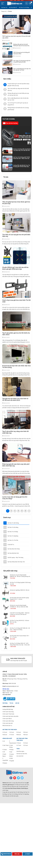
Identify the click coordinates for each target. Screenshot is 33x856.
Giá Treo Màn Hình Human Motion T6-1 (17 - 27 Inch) (19, 636)
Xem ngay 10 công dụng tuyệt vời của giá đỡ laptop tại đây (21, 61)
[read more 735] (5, 577)
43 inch (19, 732)
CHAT (28, 854)
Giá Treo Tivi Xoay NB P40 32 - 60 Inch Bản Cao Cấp (19, 621)
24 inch (26, 743)
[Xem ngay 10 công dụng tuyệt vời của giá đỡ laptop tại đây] (7, 62)
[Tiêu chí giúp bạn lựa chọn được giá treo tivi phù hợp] (16, 190)
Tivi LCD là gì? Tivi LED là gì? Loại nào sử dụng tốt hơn (18, 103)
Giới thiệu (5, 703)
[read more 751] (5, 638)
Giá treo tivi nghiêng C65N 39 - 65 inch (19, 590)
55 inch (26, 732)
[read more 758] (9, 698)
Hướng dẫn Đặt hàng (8, 709)
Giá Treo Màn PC (13, 7)
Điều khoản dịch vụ (7, 725)
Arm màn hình (19, 756)
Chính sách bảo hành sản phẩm (10, 716)
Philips (12, 749)
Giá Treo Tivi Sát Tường (13, 523)
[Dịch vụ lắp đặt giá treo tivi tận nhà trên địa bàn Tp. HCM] (7, 70)
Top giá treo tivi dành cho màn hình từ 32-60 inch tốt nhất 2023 (15, 399)
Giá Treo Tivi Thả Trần (13, 540)
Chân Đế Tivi (11, 544)
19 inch (19, 743)
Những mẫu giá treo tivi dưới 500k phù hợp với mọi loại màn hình (21, 46)
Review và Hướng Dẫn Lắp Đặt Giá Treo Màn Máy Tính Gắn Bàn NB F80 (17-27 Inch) (22, 150)
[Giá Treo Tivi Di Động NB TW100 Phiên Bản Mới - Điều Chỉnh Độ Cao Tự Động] (7, 159)
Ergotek (12, 760)
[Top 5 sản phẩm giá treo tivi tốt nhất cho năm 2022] (16, 321)
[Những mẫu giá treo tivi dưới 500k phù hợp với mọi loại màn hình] (7, 46)
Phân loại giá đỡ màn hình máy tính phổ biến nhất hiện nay (15, 465)
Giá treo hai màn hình (21, 753)
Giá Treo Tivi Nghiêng (13, 536)
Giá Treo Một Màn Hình (13, 553)
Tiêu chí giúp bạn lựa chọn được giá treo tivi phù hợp (16, 202)
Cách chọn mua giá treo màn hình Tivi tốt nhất (16, 301)
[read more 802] (18, 777)
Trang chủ (3, 11)
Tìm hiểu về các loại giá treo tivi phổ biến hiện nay (16, 235)
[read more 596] (14, 3)
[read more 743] (5, 608)
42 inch (12, 732)
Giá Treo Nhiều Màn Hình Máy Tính (16, 561)
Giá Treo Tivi (4, 7)
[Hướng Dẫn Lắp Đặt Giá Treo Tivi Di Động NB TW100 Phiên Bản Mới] (7, 167)
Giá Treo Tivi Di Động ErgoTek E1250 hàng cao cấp (20, 583)
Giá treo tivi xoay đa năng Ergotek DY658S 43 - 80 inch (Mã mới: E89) (19, 606)
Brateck (5, 763)
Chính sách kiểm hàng (8, 721)
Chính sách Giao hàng (8, 711)
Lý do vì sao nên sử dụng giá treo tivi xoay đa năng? (14, 497)
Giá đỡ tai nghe (20, 751)
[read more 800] (11, 777)
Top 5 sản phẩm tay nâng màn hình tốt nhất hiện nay (18, 89)
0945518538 (7, 853)
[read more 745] (5, 615)
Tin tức (11, 703)
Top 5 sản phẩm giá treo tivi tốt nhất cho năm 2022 (16, 333)
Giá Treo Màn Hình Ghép (14, 549)
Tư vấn (18, 854)
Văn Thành (6, 745)
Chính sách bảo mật (8, 723)
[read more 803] (22, 777)
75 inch (12, 734)
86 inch (19, 734)
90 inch (26, 734)
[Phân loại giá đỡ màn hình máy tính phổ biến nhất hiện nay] (16, 452)
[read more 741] (5, 600)
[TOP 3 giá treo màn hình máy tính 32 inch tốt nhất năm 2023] (16, 24)
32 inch (5, 732)
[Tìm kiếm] (26, 3)
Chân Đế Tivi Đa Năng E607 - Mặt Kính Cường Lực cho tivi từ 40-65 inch (19, 613)
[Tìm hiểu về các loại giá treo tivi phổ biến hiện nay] (16, 222)
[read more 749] (5, 630)
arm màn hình (9, 788)
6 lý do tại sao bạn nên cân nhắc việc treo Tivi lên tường (16, 366)
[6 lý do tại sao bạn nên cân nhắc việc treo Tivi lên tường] (16, 354)
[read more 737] (5, 585)
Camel (5, 749)
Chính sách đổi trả (7, 718)
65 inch (5, 734)
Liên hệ (17, 703)
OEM (11, 758)
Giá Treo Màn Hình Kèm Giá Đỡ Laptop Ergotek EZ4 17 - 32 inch (19, 598)
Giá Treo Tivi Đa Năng (13, 527)
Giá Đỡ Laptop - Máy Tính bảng (15, 557)
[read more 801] (14, 777)
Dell (11, 752)
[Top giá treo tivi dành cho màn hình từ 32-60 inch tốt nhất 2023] (16, 386)
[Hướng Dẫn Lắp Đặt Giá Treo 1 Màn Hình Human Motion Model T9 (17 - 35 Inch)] (16, 136)
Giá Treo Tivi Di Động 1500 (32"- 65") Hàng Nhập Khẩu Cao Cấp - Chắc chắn (20, 644)
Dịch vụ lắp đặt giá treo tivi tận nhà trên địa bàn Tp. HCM (22, 69)
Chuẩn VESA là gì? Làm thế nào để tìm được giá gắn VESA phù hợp (18, 84)
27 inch (19, 745)
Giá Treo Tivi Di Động (24, 7)
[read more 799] (16, 772)
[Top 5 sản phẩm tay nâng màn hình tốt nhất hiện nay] (16, 419)
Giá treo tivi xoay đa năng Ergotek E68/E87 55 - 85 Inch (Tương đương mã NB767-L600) (20, 575)
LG (4, 741)
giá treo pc (11, 784)
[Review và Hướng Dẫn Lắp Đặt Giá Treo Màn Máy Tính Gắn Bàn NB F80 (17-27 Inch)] (7, 150)
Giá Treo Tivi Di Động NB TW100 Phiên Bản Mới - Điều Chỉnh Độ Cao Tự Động (21, 158)
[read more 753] (5, 646)
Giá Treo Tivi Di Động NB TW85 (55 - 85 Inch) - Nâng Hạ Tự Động (20, 628)
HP (4, 752)
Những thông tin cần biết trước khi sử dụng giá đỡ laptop (18, 108)
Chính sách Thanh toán (8, 714)
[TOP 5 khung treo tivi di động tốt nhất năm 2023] (7, 54)
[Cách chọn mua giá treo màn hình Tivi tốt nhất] (16, 288)
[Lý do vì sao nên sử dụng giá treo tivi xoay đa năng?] (16, 485)
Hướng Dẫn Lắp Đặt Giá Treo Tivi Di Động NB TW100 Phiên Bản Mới (21, 167)
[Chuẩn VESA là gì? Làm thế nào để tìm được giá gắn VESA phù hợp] (16, 255)
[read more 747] (5, 623)
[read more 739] (5, 592)
